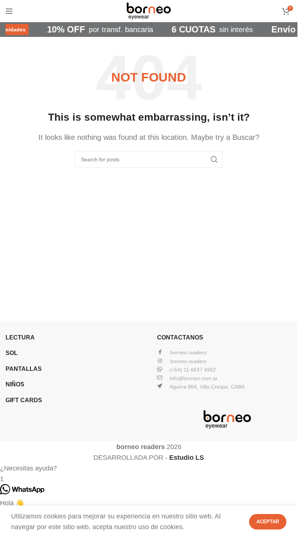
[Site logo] (149, 10)
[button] (148, 468)
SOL (12, 353)
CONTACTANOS (180, 337)
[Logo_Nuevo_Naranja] (227, 419)
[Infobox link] (227, 352)
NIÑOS (15, 384)
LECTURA (20, 337)
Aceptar (267, 521)
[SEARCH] (214, 159)
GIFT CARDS (24, 400)
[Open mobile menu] (9, 11)
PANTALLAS (24, 369)
